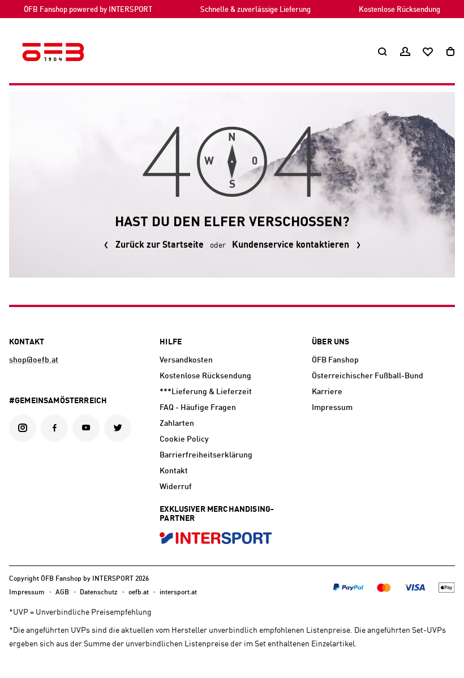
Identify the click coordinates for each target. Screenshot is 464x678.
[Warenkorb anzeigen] (450, 52)
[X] (117, 428)
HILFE (171, 342)
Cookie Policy (184, 439)
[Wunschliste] (428, 52)
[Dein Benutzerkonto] (405, 52)
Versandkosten (186, 360)
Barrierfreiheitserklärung (206, 455)
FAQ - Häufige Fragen (198, 408)
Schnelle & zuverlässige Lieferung (255, 10)
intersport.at (178, 592)
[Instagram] (22, 428)
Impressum (332, 408)
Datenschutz (99, 592)
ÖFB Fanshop (335, 360)
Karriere (327, 392)
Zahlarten (177, 423)
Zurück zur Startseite (159, 245)
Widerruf (176, 487)
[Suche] (382, 52)
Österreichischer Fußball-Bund (367, 376)
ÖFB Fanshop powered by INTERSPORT (88, 10)
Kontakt (174, 471)
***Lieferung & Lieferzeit (206, 392)
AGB (62, 592)
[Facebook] (54, 428)
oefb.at (138, 592)
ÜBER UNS (330, 342)
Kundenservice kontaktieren (290, 245)
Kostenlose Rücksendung (399, 10)
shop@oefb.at (33, 360)
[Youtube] (86, 428)
